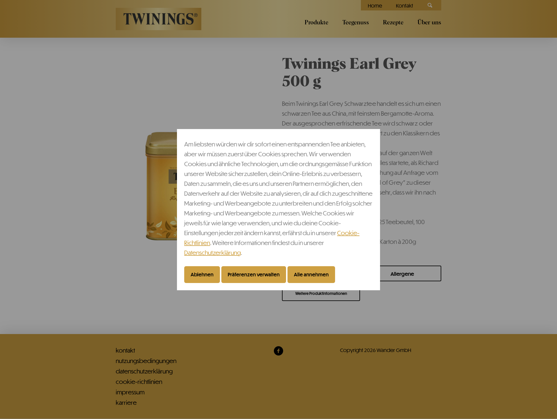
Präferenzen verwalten (254, 274)
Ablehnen (202, 274)
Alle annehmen (311, 274)
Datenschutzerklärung (212, 252)
